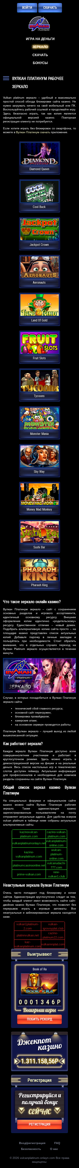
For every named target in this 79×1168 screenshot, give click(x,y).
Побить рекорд (39, 1019)
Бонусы (40, 63)
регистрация (39, 1124)
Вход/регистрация (32, 1143)
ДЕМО (39, 158)
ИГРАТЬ (39, 151)
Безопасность (31, 1149)
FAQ (57, 1143)
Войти (27, 7)
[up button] (70, 1154)
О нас (54, 1149)
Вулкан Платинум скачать (33, 132)
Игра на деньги (40, 39)
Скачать (50, 7)
